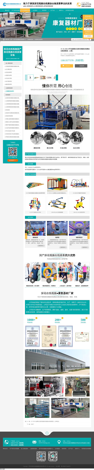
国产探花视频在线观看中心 (25, 11)
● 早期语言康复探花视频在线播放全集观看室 (13, 136)
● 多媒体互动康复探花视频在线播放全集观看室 (13, 112)
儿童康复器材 (30, 39)
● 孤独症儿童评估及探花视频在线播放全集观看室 (13, 121)
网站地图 (2, 469)
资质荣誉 (44, 10)
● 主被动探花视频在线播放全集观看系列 (13, 66)
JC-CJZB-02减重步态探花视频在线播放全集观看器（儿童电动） (45, 421)
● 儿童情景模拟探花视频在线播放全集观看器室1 (13, 104)
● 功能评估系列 (8, 75)
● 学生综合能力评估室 (10, 130)
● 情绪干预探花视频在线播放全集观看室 (13, 124)
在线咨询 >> (12, 160)
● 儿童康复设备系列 (9, 91)
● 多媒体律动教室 (9, 115)
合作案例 (35, 10)
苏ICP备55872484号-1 (66, 466)
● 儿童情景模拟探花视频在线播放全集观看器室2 (13, 106)
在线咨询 (67, 65)
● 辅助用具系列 (8, 84)
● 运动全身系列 (8, 72)
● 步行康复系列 (8, 69)
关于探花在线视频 (16, 11)
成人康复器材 (9, 63)
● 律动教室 (7, 109)
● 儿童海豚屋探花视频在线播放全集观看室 (13, 101)
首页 (11, 39)
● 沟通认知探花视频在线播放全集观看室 (13, 118)
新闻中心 (61, 10)
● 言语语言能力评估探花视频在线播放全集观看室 (13, 133)
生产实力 (53, 10)
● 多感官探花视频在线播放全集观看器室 (13, 98)
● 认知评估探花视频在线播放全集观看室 (13, 127)
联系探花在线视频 (70, 11)
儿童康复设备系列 (38, 39)
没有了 (32, 424)
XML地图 (58, 466)
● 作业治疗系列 (8, 78)
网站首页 (7, 10)
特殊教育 (8, 94)
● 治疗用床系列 (8, 81)
